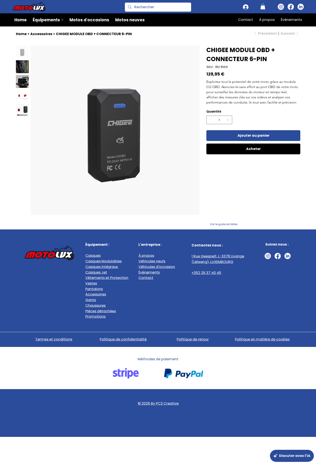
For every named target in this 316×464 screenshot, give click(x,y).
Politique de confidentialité (123, 339)
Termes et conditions (53, 339)
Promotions (95, 316)
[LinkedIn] (301, 7)
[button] (262, 6)
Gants (90, 299)
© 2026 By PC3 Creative (158, 403)
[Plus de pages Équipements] (62, 20)
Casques (93, 255)
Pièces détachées (100, 311)
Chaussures (95, 305)
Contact (145, 277)
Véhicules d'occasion (156, 266)
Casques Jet (96, 272)
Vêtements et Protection (106, 277)
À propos (146, 255)
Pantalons (94, 288)
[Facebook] (291, 7)
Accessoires (95, 294)
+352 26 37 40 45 (206, 272)
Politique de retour (193, 339)
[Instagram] (281, 7)
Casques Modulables (103, 261)
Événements (149, 272)
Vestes (91, 283)
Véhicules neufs (151, 261)
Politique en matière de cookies (262, 339)
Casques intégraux (101, 266)
